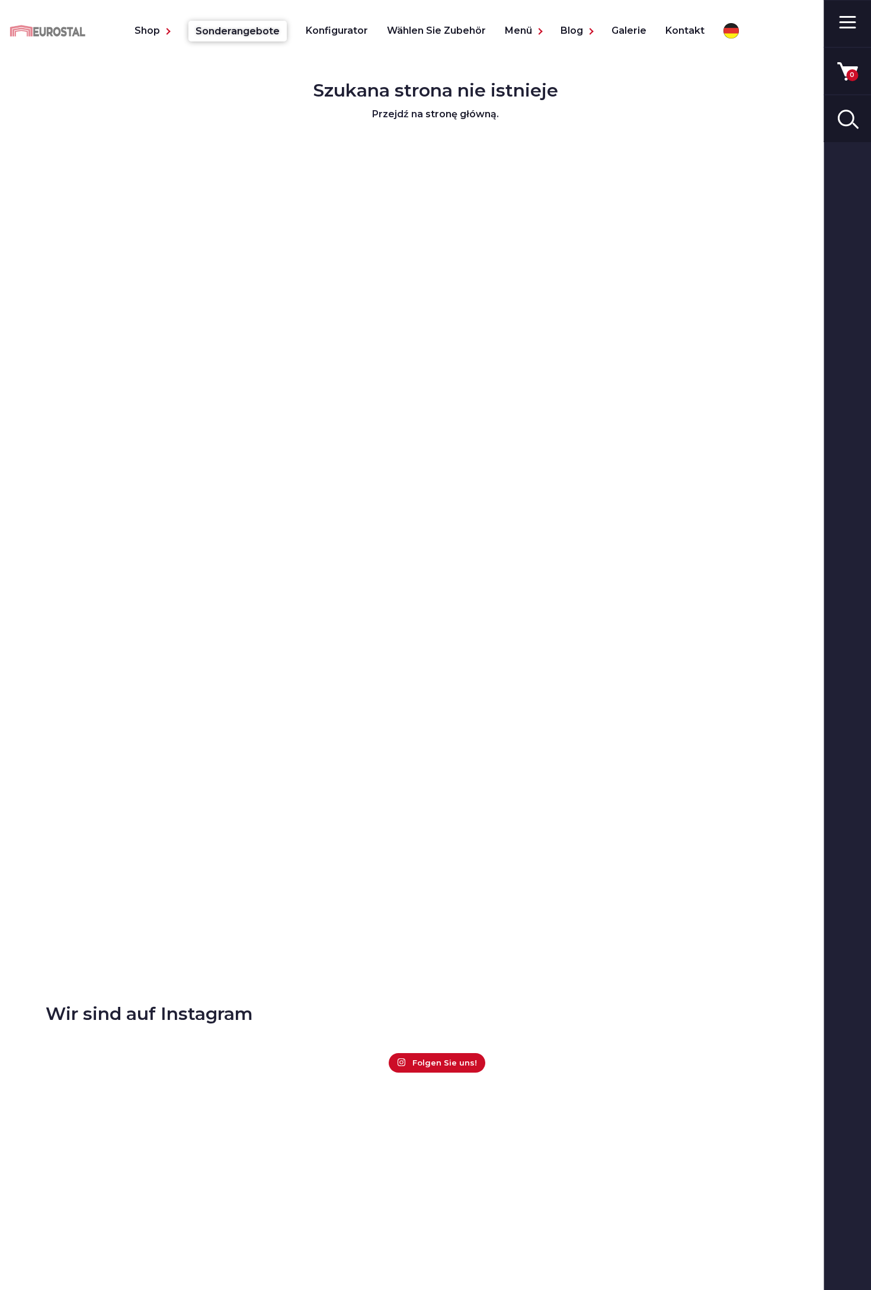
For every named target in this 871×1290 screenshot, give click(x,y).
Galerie (628, 30)
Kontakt (685, 30)
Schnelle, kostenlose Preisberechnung (314, 1210)
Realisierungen (486, 1203)
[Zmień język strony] (731, 30)
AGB (461, 1222)
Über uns (472, 1184)
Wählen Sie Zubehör (436, 30)
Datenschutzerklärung (505, 1241)
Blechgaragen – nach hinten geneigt (143, 1210)
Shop (147, 30)
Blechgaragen (110, 1184)
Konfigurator (337, 30)
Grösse (280, 1255)
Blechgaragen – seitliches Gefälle (157, 1255)
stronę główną (461, 114)
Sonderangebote (238, 31)
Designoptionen (302, 1236)
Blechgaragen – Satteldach (142, 1236)
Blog (572, 30)
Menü (518, 30)
